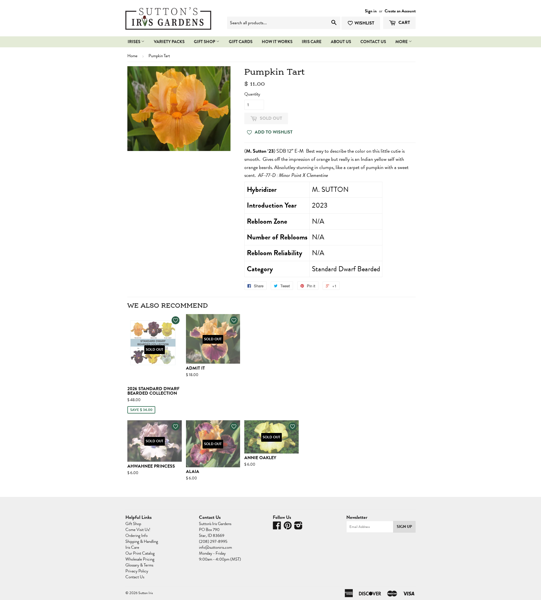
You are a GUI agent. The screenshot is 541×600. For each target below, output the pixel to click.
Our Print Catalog (140, 553)
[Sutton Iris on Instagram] (298, 527)
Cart (403, 22)
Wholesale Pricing (139, 559)
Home (132, 56)
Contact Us (134, 577)
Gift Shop (205, 42)
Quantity (252, 94)
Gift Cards (240, 42)
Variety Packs (169, 42)
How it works (277, 42)
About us (341, 42)
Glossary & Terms (139, 565)
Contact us (373, 42)
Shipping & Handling (141, 541)
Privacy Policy (136, 571)
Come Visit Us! (137, 529)
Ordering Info (136, 535)
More (402, 42)
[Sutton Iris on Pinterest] (287, 527)
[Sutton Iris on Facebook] (277, 527)
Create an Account (400, 11)
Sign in (371, 11)
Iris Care (132, 547)
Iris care (312, 42)
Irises (134, 42)
